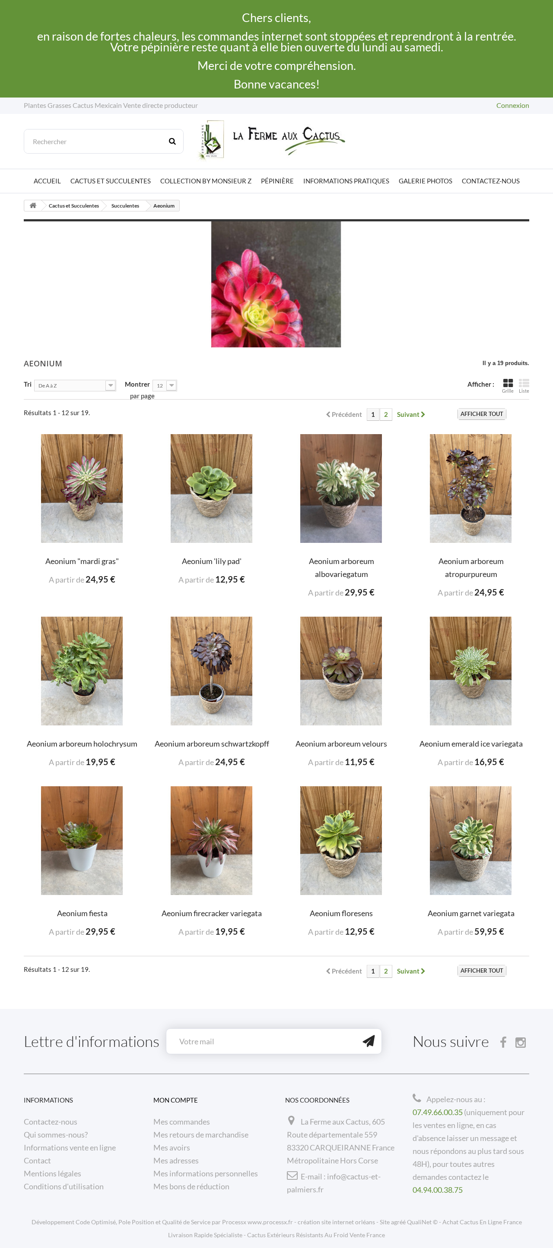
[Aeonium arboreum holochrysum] (82, 671)
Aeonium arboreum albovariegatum (341, 567)
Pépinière (277, 181)
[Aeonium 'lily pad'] (211, 488)
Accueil (47, 181)
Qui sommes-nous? (56, 1134)
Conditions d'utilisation (64, 1186)
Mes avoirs (171, 1147)
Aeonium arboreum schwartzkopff (212, 743)
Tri (28, 384)
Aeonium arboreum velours (341, 743)
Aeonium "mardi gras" (82, 561)
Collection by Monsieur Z (205, 181)
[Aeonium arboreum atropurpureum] (470, 488)
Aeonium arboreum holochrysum (82, 743)
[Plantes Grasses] (276, 141)
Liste (524, 391)
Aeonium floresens (341, 913)
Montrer (137, 384)
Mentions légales (52, 1173)
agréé (398, 1222)
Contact (37, 1160)
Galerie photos (425, 181)
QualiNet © (422, 1222)
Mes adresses (176, 1160)
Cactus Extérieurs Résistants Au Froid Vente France (316, 1235)
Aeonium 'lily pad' (212, 561)
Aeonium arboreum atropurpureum (471, 567)
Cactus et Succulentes (110, 181)
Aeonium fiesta (82, 913)
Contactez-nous (491, 181)
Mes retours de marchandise (200, 1134)
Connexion (512, 105)
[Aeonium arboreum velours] (341, 671)
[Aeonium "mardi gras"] (82, 488)
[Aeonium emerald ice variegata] (470, 671)
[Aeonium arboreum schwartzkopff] (211, 671)
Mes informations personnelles (205, 1173)
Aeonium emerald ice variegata (471, 743)
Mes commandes (181, 1121)
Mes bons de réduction (191, 1186)
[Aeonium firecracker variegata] (211, 840)
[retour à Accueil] (33, 205)
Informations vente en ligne (70, 1147)
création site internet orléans (336, 1222)
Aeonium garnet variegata (471, 913)
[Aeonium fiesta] (82, 840)
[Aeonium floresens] (341, 840)
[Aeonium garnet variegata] (470, 840)
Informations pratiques (346, 181)
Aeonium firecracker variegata (212, 913)
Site (385, 1222)
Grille (508, 391)
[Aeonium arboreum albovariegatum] (341, 488)
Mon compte (175, 1100)
